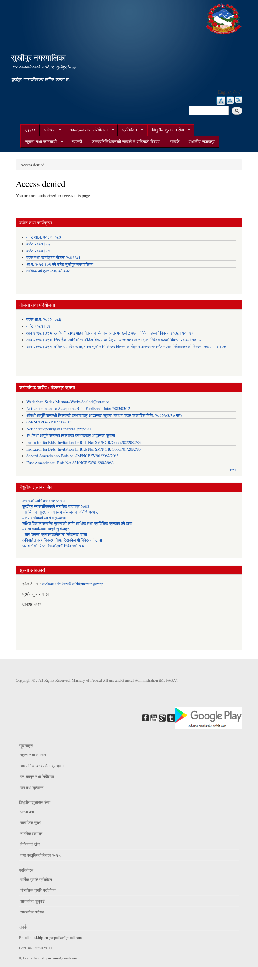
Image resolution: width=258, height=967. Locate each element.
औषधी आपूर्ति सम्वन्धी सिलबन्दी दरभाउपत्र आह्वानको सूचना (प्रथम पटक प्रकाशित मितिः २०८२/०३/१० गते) (104, 415)
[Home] (224, 18)
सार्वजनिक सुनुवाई (32, 901)
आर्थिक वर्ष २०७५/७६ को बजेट (48, 271)
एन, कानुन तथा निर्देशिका (37, 776)
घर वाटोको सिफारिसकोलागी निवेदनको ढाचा (53, 546)
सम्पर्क (174, 141)
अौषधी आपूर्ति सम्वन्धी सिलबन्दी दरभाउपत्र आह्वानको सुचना (70, 435)
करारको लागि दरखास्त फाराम (43, 501)
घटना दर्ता (27, 811)
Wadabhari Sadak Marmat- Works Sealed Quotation (67, 402)
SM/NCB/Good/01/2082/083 (49, 422)
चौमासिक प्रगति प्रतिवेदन (38, 890)
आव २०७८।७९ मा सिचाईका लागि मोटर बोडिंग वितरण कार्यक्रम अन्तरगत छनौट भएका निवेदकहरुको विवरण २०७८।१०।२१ (115, 339)
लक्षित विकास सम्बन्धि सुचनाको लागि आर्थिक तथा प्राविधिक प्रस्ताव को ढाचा (77, 523)
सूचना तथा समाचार (33, 754)
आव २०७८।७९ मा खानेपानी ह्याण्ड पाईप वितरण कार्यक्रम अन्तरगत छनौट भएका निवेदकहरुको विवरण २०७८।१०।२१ (110, 333)
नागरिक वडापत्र (31, 833)
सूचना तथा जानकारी (38, 141)
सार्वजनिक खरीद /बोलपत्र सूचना (42, 765)
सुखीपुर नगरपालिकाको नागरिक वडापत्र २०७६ (55, 506)
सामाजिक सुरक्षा (30, 822)
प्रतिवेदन (127, 130)
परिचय (47, 130)
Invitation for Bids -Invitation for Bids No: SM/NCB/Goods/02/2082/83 (83, 442)
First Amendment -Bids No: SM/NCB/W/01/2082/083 (70, 462)
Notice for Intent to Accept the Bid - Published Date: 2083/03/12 (78, 408)
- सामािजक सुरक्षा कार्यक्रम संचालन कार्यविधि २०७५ (60, 512)
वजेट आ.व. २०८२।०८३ (43, 237)
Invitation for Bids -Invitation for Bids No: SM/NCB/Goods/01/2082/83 (83, 449)
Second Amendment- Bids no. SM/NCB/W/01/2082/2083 (72, 455)
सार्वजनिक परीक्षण (32, 911)
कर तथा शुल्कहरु (31, 787)
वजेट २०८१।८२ (38, 244)
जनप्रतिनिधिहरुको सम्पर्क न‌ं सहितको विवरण (126, 141)
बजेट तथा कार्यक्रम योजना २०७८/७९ (53, 257)
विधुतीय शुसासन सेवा (165, 130)
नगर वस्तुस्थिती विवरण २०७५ (40, 855)
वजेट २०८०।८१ (38, 250)
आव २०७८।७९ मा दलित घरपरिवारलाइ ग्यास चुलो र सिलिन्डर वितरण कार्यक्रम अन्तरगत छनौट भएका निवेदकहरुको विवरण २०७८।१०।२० (126, 346)
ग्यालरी (77, 141)
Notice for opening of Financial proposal (58, 429)
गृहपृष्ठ (30, 130)
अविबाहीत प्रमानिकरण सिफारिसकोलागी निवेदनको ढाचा (62, 540)
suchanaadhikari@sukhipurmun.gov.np (72, 583)
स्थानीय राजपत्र (202, 141)
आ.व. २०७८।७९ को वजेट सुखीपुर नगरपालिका (59, 264)
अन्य (232, 469)
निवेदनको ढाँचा (30, 844)
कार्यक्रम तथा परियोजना (86, 130)
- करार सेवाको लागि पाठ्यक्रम (44, 518)
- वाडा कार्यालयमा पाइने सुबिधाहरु (46, 529)
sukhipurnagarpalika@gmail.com (57, 937)
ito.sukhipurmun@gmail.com (55, 957)
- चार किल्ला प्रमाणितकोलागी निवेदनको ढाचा (54, 534)
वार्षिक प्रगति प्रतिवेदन (36, 879)
